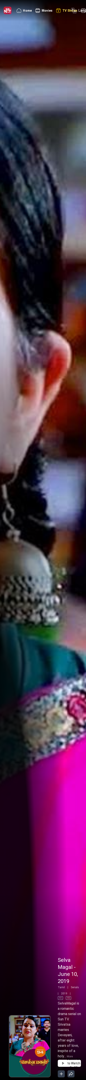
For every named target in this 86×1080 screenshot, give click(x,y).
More (70, 1056)
